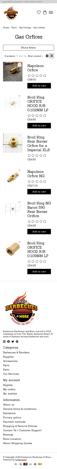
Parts (14, 27)
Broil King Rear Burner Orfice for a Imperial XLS (38, 143)
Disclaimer (9, 413)
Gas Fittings (25, 27)
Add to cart (39, 85)
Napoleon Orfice (35, 68)
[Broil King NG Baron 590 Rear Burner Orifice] (12, 209)
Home (6, 27)
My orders (9, 389)
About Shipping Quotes (17, 443)
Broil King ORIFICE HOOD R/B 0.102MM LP (37, 103)
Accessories (10, 360)
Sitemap (8, 434)
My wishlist (10, 393)
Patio (6, 369)
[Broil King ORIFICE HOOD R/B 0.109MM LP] (12, 249)
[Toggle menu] (51, 12)
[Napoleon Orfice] (12, 71)
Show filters (28, 47)
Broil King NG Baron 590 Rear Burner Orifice (39, 209)
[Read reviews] (37, 76)
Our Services (11, 373)
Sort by (22, 56)
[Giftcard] (35, 464)
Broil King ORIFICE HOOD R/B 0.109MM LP (37, 249)
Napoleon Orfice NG (35, 173)
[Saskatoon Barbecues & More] (11, 12)
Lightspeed (20, 459)
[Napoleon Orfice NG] (12, 177)
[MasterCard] (25, 464)
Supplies (8, 356)
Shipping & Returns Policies (20, 426)
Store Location (12, 438)
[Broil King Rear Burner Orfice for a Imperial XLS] (12, 143)
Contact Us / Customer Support (22, 430)
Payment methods (14, 421)
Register (8, 385)
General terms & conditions (19, 408)
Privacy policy (12, 417)
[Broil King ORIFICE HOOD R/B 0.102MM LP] (12, 103)
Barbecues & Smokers (16, 352)
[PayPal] (40, 464)
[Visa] (30, 464)
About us (8, 404)
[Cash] (16, 464)
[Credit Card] (20, 464)
